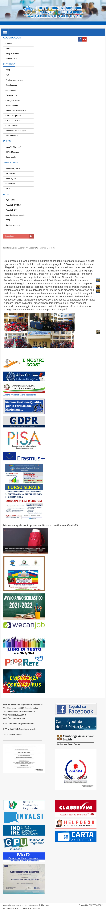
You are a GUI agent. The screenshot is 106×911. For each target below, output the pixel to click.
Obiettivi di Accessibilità (30, 908)
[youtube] (84, 39)
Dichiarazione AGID (11, 908)
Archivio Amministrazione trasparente (19, 394)
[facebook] (80, 39)
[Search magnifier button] (31, 236)
